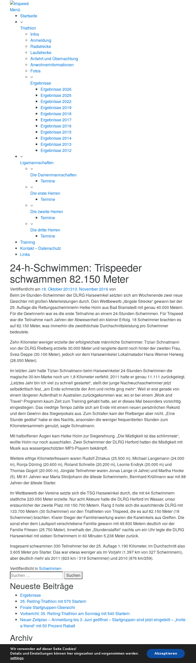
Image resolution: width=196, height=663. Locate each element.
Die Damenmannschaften (53, 175)
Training (27, 242)
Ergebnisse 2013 (56, 144)
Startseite (28, 16)
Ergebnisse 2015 (56, 132)
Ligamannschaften (37, 162)
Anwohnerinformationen (52, 65)
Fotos (35, 71)
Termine (48, 181)
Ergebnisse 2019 (56, 107)
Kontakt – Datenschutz (40, 248)
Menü (15, 9)
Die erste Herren (45, 193)
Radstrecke (40, 46)
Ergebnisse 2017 (56, 120)
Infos (34, 34)
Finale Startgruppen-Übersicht (47, 607)
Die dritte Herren (45, 230)
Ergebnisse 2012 (56, 150)
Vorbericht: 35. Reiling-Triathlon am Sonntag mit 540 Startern (75, 613)
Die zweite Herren (46, 211)
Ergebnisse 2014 (56, 138)
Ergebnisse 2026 (56, 89)
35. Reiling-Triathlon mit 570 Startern (53, 601)
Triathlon (28, 28)
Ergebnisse (40, 83)
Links (25, 254)
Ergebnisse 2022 (56, 101)
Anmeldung (40, 40)
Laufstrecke (40, 52)
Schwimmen (50, 568)
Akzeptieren (165, 653)
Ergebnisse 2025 (56, 95)
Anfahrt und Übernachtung (54, 58)
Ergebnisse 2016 (56, 126)
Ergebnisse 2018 (56, 113)
